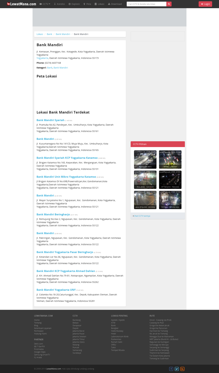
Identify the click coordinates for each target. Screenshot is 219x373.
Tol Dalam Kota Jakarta (160, 355)
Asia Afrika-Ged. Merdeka (145, 207)
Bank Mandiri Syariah (50, 120)
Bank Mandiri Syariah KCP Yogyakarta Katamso (67, 158)
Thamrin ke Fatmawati (159, 353)
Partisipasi (38, 331)
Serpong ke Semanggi (159, 347)
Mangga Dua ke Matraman (162, 336)
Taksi (113, 347)
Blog (36, 325)
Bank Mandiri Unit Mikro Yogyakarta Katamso (66, 176)
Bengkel (114, 328)
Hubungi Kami (40, 333)
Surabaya (77, 353)
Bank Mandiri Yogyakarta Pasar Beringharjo (65, 252)
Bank (49, 34)
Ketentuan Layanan (42, 328)
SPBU (113, 344)
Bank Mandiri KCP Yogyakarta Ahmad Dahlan (66, 271)
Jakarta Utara (78, 342)
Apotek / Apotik (118, 320)
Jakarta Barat (78, 331)
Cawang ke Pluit (157, 322)
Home (37, 320)
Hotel (113, 333)
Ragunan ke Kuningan (159, 342)
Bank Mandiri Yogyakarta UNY (56, 290)
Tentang (38, 322)
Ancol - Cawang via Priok (160, 320)
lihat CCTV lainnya (142, 216)
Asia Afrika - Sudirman (145, 187)
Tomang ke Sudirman (159, 358)
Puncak (76, 347)
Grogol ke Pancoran (158, 328)
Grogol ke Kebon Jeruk (159, 325)
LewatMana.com (53, 368)
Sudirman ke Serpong (159, 350)
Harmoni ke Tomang (159, 331)
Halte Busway (117, 331)
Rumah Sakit (116, 342)
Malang (76, 344)
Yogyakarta (42, 57)
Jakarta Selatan (79, 336)
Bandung (77, 320)
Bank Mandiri (63, 34)
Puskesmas (116, 339)
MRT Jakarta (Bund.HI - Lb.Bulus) (164, 339)
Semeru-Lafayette (170, 166)
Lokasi (40, 34)
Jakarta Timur (79, 339)
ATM (113, 322)
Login (207, 3)
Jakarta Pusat (78, 333)
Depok (75, 328)
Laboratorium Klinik (119, 336)
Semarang (77, 350)
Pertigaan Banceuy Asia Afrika (170, 208)
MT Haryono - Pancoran (170, 187)
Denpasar (77, 325)
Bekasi (76, 322)
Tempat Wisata (118, 350)
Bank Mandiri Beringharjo (53, 214)
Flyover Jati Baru (145, 166)
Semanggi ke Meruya (159, 344)
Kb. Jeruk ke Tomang (159, 333)
